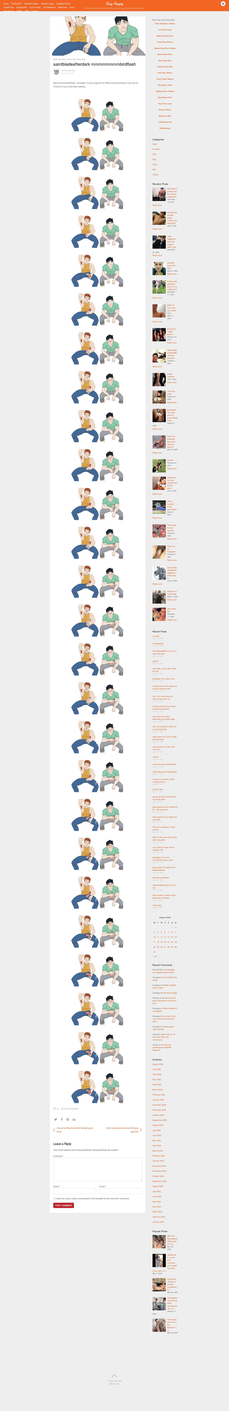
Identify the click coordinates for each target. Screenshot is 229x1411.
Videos (155, 174)
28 (169, 946)
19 (161, 941)
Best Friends (9, 11)
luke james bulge (170, 992)
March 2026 (158, 1089)
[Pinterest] (68, 1119)
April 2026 (157, 1084)
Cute (69, 59)
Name (56, 1186)
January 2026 (158, 1099)
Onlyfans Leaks (47, 3)
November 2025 (159, 1109)
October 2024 (158, 1176)
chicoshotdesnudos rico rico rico (164, 886)
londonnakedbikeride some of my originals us (172, 285)
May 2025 (157, 1140)
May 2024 (157, 1201)
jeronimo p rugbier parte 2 (171, 331)
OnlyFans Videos (31, 3)
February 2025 (159, 1155)
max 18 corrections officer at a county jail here (164, 727)
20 (165, 941)
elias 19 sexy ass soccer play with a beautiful (165, 838)
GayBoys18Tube (63, 3)
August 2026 (158, 1064)
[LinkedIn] (75, 1119)
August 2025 (158, 1125)
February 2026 (159, 1094)
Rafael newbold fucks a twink (164, 986)
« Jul (155, 956)
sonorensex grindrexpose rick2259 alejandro (162, 1047)
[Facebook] (62, 1119)
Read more (157, 205)
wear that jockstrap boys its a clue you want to (171, 441)
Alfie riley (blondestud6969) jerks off (172, 1239)
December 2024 (159, 1165)
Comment (58, 1156)
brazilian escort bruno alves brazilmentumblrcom (164, 707)
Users (71, 7)
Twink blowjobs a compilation (165, 1009)
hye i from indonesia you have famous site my (163, 697)
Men (84, 59)
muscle (155, 756)
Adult (55, 59)
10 (154, 936)
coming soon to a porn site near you (164, 748)
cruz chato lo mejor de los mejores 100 (163, 848)
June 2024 (157, 1196)
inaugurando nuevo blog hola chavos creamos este (165, 687)
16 (176, 936)
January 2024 (158, 1221)
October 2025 (158, 1115)
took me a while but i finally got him (164, 828)
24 (154, 946)
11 (158, 936)
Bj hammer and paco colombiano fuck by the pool (165, 1000)
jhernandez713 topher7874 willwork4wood (164, 868)
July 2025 (157, 1130)
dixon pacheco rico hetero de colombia (165, 818)
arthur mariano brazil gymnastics (172, 505)
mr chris (156, 636)
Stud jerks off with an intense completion (172, 1284)
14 (169, 936)
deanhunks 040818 (161, 877)
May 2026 (157, 1079)
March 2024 (158, 1211)
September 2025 (160, 1120)
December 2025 (159, 1104)
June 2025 (157, 1135)
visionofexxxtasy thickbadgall (165, 771)
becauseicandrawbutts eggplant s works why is (172, 573)
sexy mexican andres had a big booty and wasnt (164, 896)
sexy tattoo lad (171, 610)
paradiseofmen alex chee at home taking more (172, 415)
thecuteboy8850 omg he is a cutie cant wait (164, 652)
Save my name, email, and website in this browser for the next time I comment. (92, 1198)
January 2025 (158, 1160)
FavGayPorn (16, 3)
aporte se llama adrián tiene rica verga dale (164, 798)
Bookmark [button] (62, 7)
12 (161, 936)
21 (169, 941)
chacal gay (157, 905)
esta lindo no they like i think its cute (164, 670)
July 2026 (157, 1069)
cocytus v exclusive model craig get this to (163, 780)
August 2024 (158, 1186)
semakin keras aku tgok (171, 265)
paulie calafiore (170, 375)
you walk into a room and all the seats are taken (164, 1019)
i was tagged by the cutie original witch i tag (171, 241)
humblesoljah (158, 643)
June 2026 (157, 1074)
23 (176, 941)
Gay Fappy (113, 1381)
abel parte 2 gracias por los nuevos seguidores (172, 192)
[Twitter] (56, 1119)
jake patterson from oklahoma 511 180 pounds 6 (165, 808)
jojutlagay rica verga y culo (164, 678)
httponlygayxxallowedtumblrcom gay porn (172, 354)
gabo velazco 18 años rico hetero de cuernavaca (164, 1037)
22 (172, 941)
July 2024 (157, 1191)
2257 (27, 11)
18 (158, 941)
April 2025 (157, 1145)
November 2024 (159, 1170)
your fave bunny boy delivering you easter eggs (164, 717)
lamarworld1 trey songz (165, 978)
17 (154, 941)
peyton (155, 661)
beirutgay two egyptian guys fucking (164, 971)
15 (172, 936)
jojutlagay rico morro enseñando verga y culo (163, 858)
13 (165, 936)
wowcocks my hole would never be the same (172, 483)
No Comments (71, 1108)
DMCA (19, 11)
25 (158, 946)
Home (6, 3)
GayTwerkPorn (49, 7)
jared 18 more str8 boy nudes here (171, 309)
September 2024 (160, 1181)
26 (161, 946)
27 (165, 946)
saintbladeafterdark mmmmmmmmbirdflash (94, 64)
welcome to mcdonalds (172, 592)
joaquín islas (158, 789)
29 (172, 946)
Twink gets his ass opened (171, 528)
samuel (170, 460)
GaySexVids (21, 7)
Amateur (62, 59)
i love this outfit (171, 392)
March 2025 (158, 1150)
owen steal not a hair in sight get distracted (165, 738)
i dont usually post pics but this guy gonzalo (119, 1129)
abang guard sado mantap (163, 1027)
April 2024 (157, 1206)
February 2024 (159, 1216)
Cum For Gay (35, 7)
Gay (73, 59)
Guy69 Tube (9, 7)
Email (102, 1186)
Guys (78, 59)
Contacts (35, 11)
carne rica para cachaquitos (164, 764)
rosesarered (68, 70)
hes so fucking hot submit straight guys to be (75, 1129)
